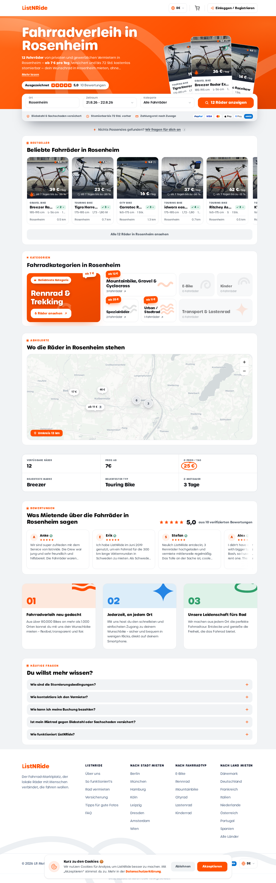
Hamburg (138, 789)
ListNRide (35, 766)
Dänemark (229, 774)
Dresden (137, 813)
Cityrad (181, 797)
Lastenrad (183, 805)
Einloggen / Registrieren (235, 8)
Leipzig (136, 805)
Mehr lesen (30, 74)
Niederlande (230, 805)
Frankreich (229, 789)
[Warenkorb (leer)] (197, 8)
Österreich (229, 813)
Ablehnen (183, 866)
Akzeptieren (212, 866)
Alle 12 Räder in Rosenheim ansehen (140, 234)
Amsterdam (140, 821)
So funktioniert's (98, 781)
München (138, 781)
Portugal (227, 821)
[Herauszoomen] (244, 371)
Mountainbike (186, 789)
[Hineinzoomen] (244, 362)
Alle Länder (229, 836)
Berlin (135, 774)
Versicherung (96, 797)
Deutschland (231, 781)
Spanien (227, 829)
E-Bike (180, 774)
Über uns (92, 774)
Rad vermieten (97, 789)
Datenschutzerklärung (143, 871)
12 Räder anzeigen (229, 102)
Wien (134, 829)
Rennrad (182, 781)
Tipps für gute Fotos (101, 805)
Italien (225, 797)
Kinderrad (183, 813)
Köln (133, 797)
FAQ (88, 813)
